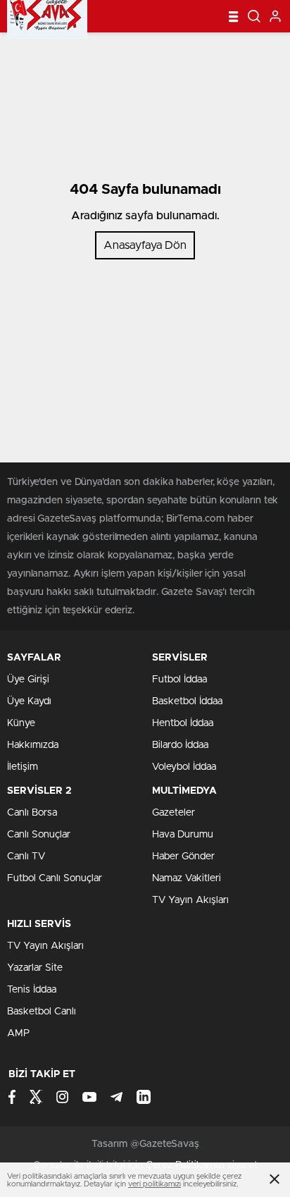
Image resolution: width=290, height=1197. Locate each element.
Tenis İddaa (31, 990)
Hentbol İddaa (182, 723)
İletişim (22, 767)
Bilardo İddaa (180, 745)
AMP (18, 1033)
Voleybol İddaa (184, 767)
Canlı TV (26, 856)
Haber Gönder (183, 856)
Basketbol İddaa (187, 701)
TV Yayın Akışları (190, 900)
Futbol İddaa (179, 680)
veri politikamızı (154, 1184)
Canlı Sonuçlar (38, 835)
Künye (21, 723)
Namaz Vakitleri (186, 878)
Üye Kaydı (29, 701)
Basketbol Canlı (41, 1012)
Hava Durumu (182, 835)
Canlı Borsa (32, 813)
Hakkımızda (32, 745)
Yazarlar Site (35, 968)
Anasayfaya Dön (145, 245)
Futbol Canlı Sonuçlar (54, 878)
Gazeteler (173, 813)
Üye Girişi (28, 680)
